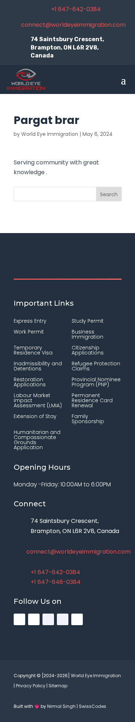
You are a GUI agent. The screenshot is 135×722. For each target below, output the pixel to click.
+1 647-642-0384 (76, 9)
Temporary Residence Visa (33, 350)
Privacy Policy (30, 686)
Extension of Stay (35, 417)
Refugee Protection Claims (96, 366)
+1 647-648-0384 (56, 582)
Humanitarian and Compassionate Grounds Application (37, 440)
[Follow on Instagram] (19, 619)
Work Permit (29, 332)
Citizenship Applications (88, 350)
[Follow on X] (34, 619)
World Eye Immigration (49, 134)
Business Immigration (87, 334)
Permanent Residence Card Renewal (92, 401)
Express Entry (30, 321)
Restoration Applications (30, 382)
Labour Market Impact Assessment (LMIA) (38, 401)
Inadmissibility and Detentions (38, 366)
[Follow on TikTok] (62, 619)
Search (109, 194)
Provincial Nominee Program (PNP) (96, 382)
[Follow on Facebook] (48, 619)
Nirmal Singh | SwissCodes (76, 706)
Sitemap (58, 686)
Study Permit (88, 321)
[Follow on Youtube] (77, 619)
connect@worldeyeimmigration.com (73, 25)
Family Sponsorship (88, 419)
